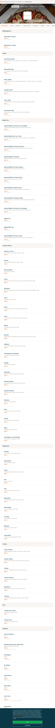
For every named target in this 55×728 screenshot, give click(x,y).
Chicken (42, 25)
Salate (11, 25)
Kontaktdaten (33, 6)
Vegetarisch (35, 25)
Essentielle (27, 725)
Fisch (48, 25)
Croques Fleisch (26, 25)
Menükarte (15, 6)
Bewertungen (24, 6)
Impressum (42, 6)
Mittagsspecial (4, 25)
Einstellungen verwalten (17, 716)
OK (27, 722)
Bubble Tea (18, 25)
